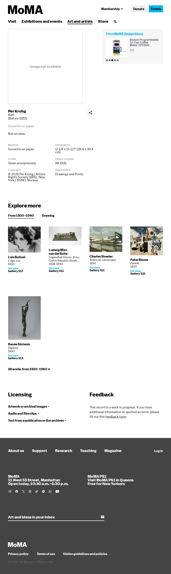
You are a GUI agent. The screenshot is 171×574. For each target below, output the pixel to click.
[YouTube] (57, 491)
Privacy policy (18, 553)
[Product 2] (109, 60)
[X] (23, 491)
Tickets (155, 9)
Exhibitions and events (42, 21)
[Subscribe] (102, 517)
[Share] (90, 112)
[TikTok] (37, 491)
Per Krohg (17, 111)
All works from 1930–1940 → (29, 369)
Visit (12, 21)
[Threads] (30, 491)
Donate (138, 9)
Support (39, 450)
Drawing (48, 215)
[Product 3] (112, 60)
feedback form (115, 416)
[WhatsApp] (50, 491)
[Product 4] (115, 60)
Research (63, 450)
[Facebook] (17, 491)
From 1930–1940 (21, 215)
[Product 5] (117, 60)
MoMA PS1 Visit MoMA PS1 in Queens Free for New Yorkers (111, 480)
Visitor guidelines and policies (85, 553)
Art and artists (80, 21)
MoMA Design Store (128, 34)
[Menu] (115, 21)
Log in (158, 450)
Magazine (113, 450)
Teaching (88, 450)
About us (16, 450)
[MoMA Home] (25, 9)
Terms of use (46, 553)
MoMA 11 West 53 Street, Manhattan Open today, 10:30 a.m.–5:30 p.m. (38, 480)
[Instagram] (10, 491)
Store (103, 21)
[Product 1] (107, 60)
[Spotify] (43, 491)
